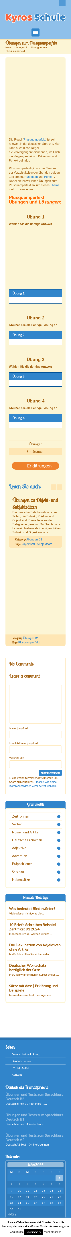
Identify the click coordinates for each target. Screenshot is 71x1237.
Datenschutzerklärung (26, 1054)
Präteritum (31, 176)
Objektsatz (29, 544)
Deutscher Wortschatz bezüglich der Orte (27, 967)
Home (8, 47)
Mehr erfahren (52, 1231)
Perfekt (48, 176)
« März (11, 1214)
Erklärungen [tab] (35, 452)
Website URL (17, 758)
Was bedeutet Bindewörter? (32, 908)
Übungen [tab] (35, 444)
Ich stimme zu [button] (34, 1231)
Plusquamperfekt (35, 139)
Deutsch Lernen (21, 1061)
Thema (54, 185)
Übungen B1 (22, 47)
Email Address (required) (23, 743)
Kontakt (17, 1074)
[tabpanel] (35, 466)
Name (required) (18, 728)
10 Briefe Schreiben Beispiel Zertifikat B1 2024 (32, 926)
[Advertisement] (35, 99)
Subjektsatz (44, 544)
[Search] (62, 3)
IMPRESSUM (20, 1067)
